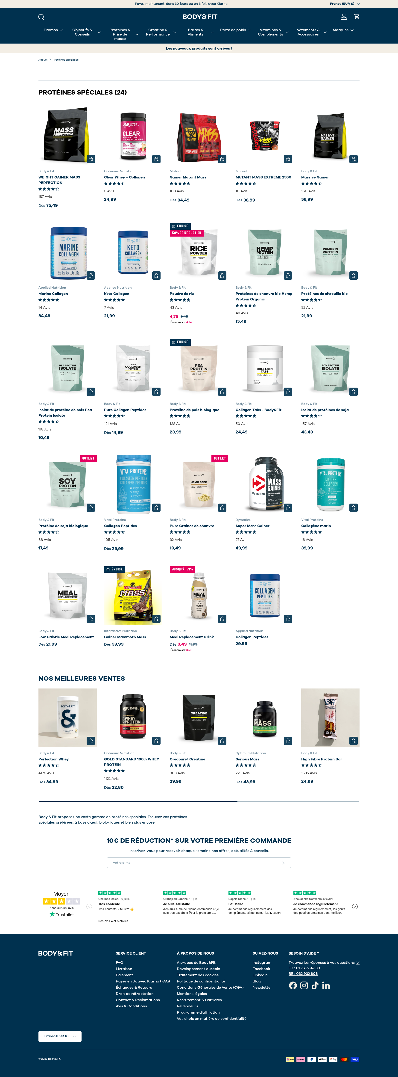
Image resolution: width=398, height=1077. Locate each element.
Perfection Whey (53, 759)
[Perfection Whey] (67, 717)
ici (358, 962)
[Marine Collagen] (67, 252)
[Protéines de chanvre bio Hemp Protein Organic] (265, 252)
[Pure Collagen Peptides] (133, 368)
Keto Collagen (116, 293)
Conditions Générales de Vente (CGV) (210, 987)
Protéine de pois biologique (194, 409)
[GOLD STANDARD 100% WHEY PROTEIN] (133, 717)
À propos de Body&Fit (196, 962)
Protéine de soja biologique (63, 525)
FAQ (119, 962)
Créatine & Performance (158, 32)
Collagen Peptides (120, 525)
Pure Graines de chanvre (192, 525)
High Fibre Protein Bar (321, 759)
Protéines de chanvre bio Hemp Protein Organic (264, 296)
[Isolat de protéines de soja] (330, 368)
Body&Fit (54, 1059)
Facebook (261, 968)
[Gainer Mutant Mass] (199, 136)
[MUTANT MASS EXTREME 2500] (265, 136)
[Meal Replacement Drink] (199, 595)
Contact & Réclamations (138, 1000)
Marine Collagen (53, 293)
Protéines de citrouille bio (324, 293)
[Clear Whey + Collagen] (133, 136)
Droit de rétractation (135, 993)
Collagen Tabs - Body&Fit (258, 409)
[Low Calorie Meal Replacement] (67, 595)
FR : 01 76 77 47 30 (304, 968)
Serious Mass (247, 759)
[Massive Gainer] (330, 136)
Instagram (262, 962)
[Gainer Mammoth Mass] (133, 595)
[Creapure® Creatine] (199, 717)
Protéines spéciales (66, 59)
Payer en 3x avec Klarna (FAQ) (143, 981)
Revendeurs (187, 1006)
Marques (340, 30)
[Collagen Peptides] (133, 484)
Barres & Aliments (195, 32)
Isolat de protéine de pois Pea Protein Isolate (65, 412)
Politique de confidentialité (201, 981)
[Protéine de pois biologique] (199, 368)
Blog (257, 981)
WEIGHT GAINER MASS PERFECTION (59, 180)
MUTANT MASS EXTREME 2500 (263, 177)
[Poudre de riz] (199, 252)
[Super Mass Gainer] (265, 484)
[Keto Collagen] (133, 252)
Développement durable (198, 968)
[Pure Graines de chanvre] (199, 484)
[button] (357, 17)
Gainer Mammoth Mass (125, 637)
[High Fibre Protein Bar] (330, 717)
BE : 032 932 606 (303, 973)
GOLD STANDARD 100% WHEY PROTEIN (131, 762)
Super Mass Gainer (252, 525)
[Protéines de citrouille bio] (330, 252)
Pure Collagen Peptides (125, 409)
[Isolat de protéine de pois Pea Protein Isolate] (67, 368)
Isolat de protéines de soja (325, 409)
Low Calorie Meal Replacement (66, 637)
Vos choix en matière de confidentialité (211, 1018)
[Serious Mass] (265, 717)
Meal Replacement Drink (192, 637)
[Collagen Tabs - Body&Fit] (265, 368)
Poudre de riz (182, 293)
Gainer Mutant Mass (188, 177)
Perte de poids (233, 30)
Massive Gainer (315, 177)
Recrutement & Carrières (199, 1000)
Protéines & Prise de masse (120, 34)
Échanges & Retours (134, 987)
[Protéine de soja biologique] (67, 484)
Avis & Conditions (131, 1006)
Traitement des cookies (198, 975)
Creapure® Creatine (187, 759)
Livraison (124, 968)
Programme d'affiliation (198, 1012)
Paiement (124, 975)
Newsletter (262, 987)
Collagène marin (316, 525)
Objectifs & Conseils (82, 32)
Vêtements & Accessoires (308, 32)
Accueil (43, 59)
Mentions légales (192, 993)
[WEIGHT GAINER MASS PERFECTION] (67, 136)
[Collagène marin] (330, 484)
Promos (51, 30)
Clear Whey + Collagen (124, 177)
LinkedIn (260, 975)
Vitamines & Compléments (270, 32)
